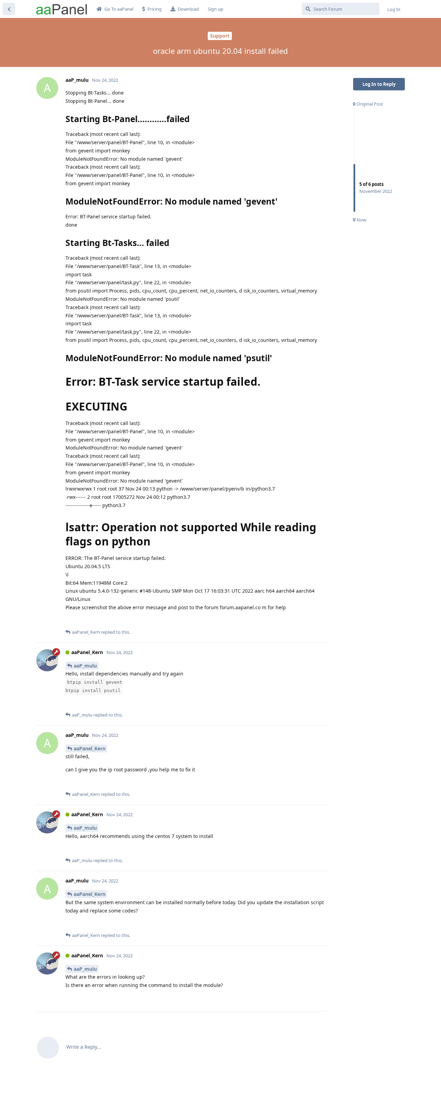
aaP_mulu (85, 665)
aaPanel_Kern (89, 748)
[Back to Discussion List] (9, 9)
